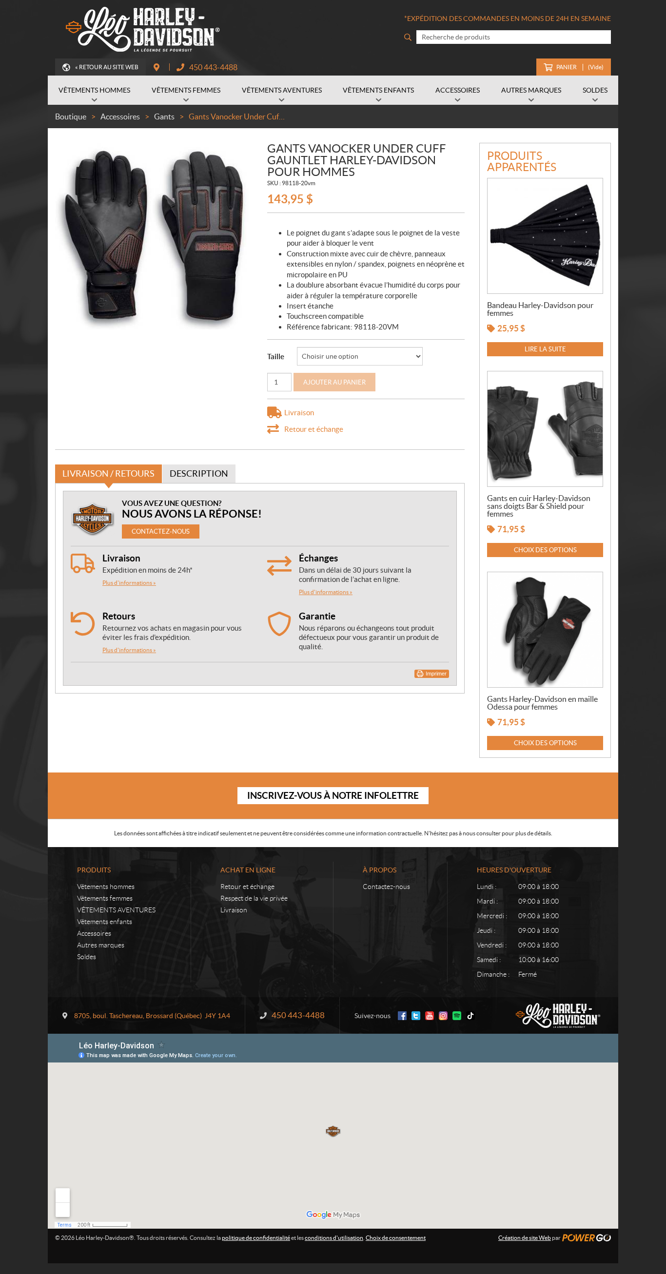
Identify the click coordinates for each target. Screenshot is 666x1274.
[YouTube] (429, 1015)
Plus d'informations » (129, 582)
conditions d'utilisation (334, 1238)
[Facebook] (402, 1015)
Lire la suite (545, 349)
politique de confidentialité (256, 1238)
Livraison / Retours (108, 473)
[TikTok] (470, 1015)
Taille (275, 356)
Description (199, 473)
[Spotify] (456, 1015)
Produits (94, 870)
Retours (118, 616)
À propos (379, 870)
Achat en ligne (247, 870)
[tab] (108, 473)
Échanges (318, 558)
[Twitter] (415, 1015)
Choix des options (545, 550)
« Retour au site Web (106, 67)
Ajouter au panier (334, 382)
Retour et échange (247, 886)
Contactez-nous (386, 886)
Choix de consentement (396, 1238)
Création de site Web (524, 1238)
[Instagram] (443, 1015)
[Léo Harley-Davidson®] (140, 29)
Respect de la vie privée (254, 898)
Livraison (121, 558)
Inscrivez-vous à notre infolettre (333, 795)
